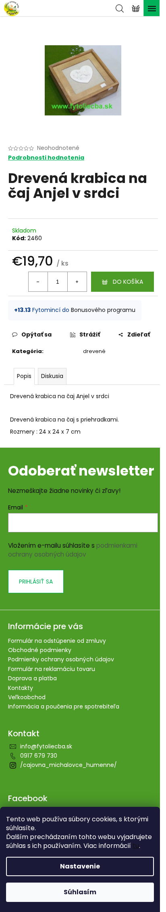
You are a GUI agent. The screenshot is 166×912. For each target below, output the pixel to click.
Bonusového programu (103, 310)
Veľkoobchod (27, 697)
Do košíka (128, 282)
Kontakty (20, 688)
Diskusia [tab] (52, 376)
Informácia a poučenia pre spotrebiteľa (63, 706)
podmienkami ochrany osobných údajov (72, 550)
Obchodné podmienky (39, 650)
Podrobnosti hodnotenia (46, 158)
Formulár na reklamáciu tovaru (51, 669)
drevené (94, 351)
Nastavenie (80, 866)
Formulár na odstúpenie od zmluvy (57, 641)
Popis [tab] (24, 376)
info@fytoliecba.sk (46, 746)
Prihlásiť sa (36, 582)
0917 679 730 (38, 756)
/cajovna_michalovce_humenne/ (68, 765)
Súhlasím (80, 892)
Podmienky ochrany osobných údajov (61, 659)
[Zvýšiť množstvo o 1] (77, 281)
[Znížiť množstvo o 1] (38, 281)
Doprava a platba (32, 678)
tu (136, 845)
